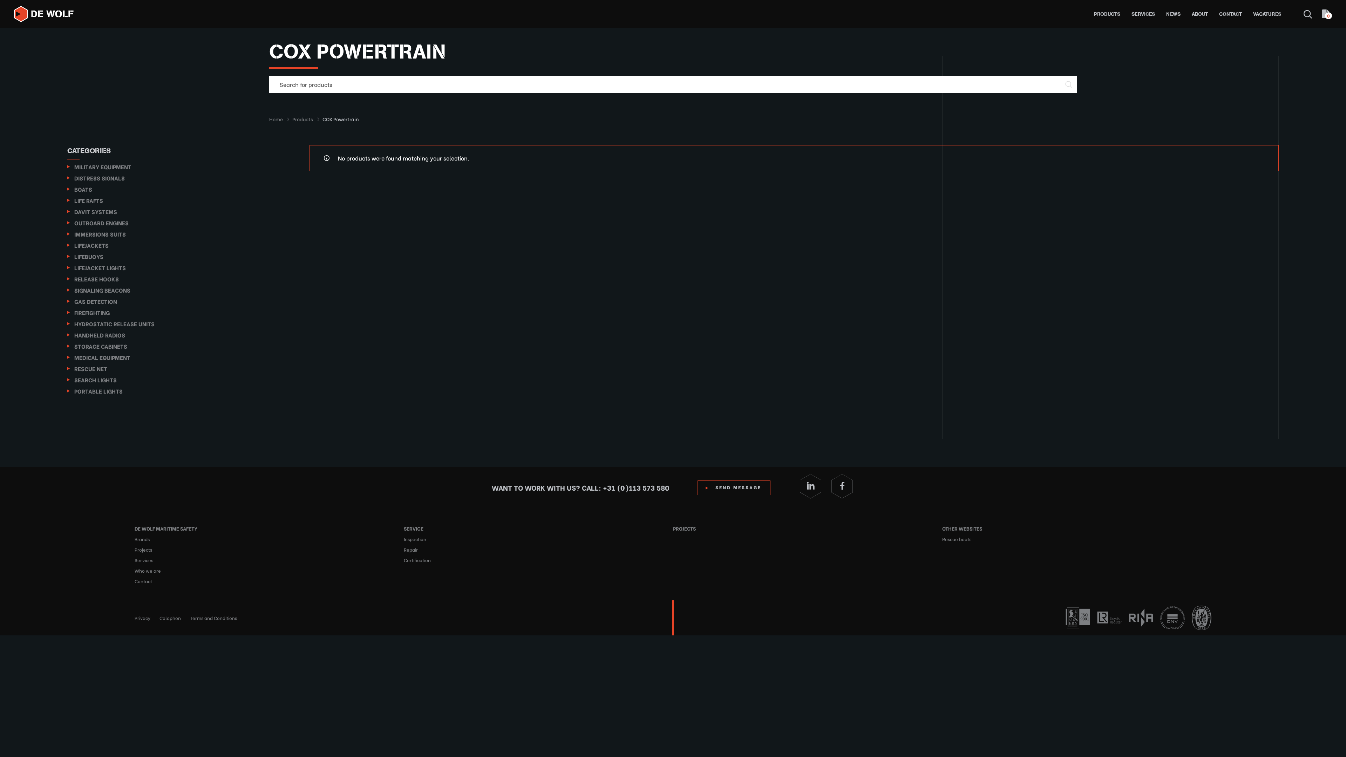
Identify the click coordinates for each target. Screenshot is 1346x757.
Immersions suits (100, 234)
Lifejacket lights (100, 268)
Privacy (142, 617)
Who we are (148, 570)
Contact (1230, 14)
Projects (143, 549)
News (1173, 14)
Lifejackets (91, 245)
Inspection (415, 539)
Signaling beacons (102, 290)
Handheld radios (99, 335)
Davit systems (95, 211)
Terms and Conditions (213, 617)
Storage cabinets (100, 346)
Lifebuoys (88, 256)
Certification (417, 560)
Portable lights (98, 391)
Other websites (962, 528)
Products (1107, 14)
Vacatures (1267, 14)
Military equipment (102, 167)
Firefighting (92, 312)
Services (1143, 14)
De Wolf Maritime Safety (166, 528)
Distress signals (99, 178)
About (1200, 14)
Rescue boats (956, 539)
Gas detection (95, 301)
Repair (411, 549)
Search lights (95, 380)
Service (413, 528)
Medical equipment (102, 357)
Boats (83, 189)
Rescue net (90, 368)
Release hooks (96, 279)
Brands (142, 539)
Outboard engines (101, 223)
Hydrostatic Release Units (114, 324)
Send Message (738, 487)
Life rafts (88, 200)
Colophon (170, 617)
